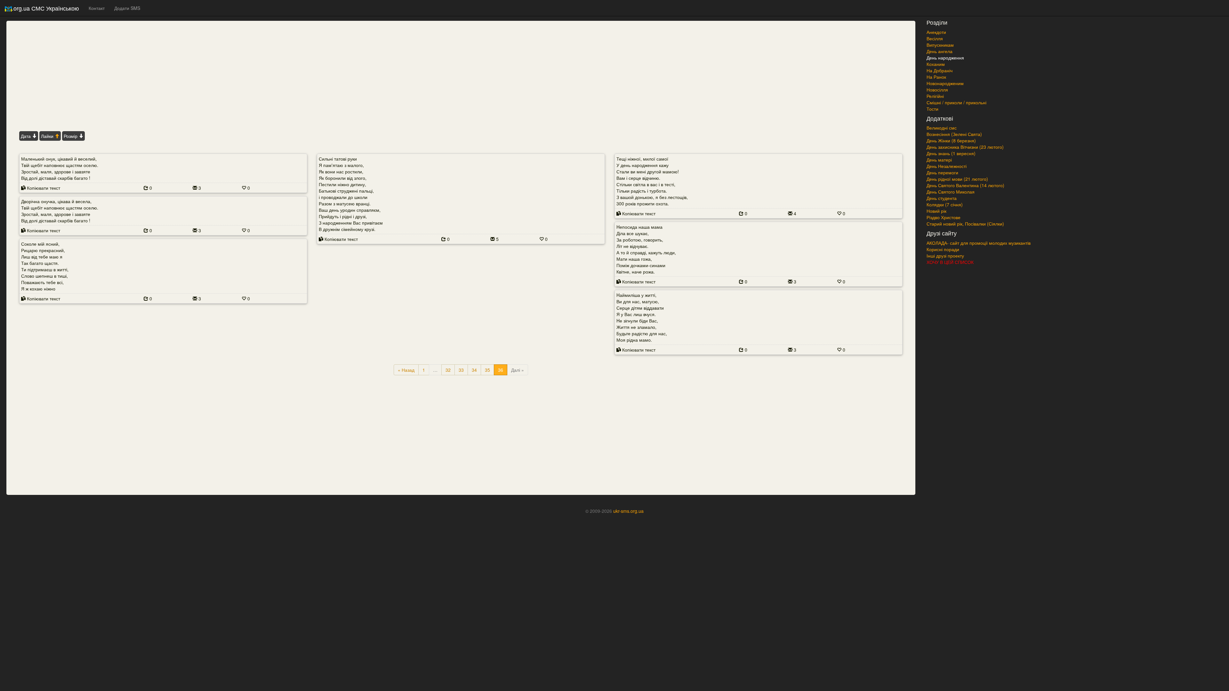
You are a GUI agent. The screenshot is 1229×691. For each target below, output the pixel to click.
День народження (945, 57)
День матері (939, 159)
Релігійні (935, 96)
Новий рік (936, 211)
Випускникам (940, 45)
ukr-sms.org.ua (628, 511)
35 (487, 370)
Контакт (97, 8)
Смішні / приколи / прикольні (956, 102)
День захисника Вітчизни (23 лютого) (965, 147)
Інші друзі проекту (945, 255)
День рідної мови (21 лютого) (957, 179)
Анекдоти (936, 32)
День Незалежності (947, 166)
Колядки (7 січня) (945, 204)
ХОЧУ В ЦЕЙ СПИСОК (950, 262)
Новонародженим (945, 83)
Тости (932, 109)
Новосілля (937, 89)
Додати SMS (127, 8)
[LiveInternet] (614, 521)
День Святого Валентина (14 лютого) (965, 185)
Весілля (935, 38)
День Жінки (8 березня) (951, 140)
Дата (26, 136)
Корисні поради (943, 249)
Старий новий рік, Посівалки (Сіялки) (965, 223)
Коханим (936, 64)
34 (474, 370)
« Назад (406, 370)
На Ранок (936, 77)
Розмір (71, 136)
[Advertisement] (461, 75)
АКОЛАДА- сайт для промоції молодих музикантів (979, 243)
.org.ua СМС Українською (45, 8)
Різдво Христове (943, 217)
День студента (942, 198)
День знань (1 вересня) (951, 153)
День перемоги (942, 172)
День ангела (939, 51)
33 (461, 370)
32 (448, 370)
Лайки (48, 136)
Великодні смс (942, 127)
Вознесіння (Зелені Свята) (954, 134)
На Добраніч (939, 70)
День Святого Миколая (951, 191)
